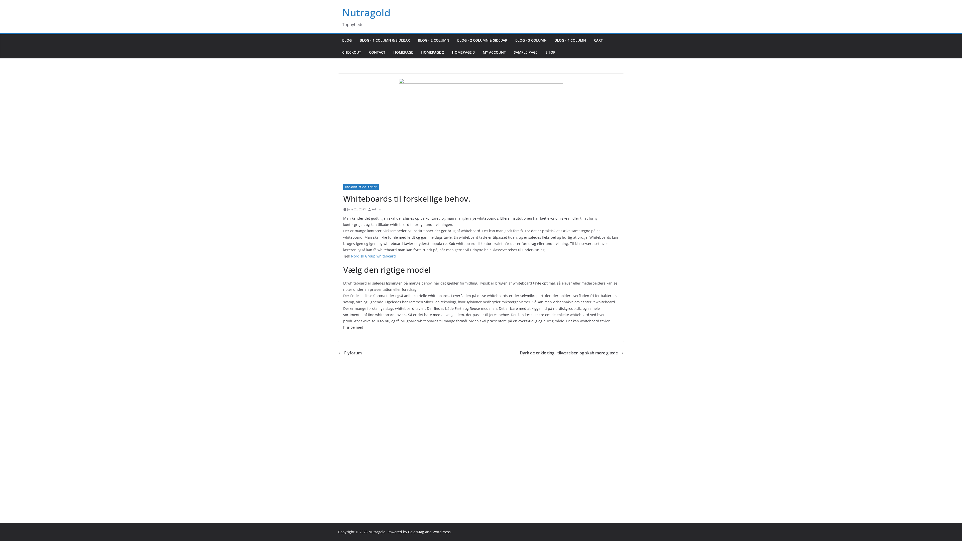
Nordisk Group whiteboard (373, 256)
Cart (598, 40)
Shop (550, 52)
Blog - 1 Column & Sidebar (385, 40)
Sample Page (526, 52)
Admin (376, 209)
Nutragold (366, 12)
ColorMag (416, 531)
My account (494, 52)
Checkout (351, 52)
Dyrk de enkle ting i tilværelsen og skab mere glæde (569, 353)
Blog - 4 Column (570, 40)
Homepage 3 (463, 52)
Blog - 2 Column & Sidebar (482, 40)
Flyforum (353, 353)
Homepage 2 (432, 52)
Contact (377, 52)
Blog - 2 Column (433, 40)
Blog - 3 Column (531, 40)
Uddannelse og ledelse (361, 187)
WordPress (442, 531)
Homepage (403, 52)
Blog (347, 40)
